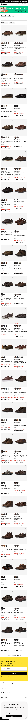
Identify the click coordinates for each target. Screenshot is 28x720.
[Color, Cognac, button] (8, 43)
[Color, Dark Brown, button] (18, 43)
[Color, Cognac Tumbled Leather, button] (20, 169)
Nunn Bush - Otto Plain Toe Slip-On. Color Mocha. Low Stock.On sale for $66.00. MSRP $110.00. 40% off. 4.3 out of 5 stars (7, 354)
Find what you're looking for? (13, 655)
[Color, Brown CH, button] (18, 294)
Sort (21, 19)
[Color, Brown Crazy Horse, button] (18, 74)
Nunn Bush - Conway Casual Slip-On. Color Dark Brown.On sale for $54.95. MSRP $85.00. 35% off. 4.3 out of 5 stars (20, 542)
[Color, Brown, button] (6, 137)
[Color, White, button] (20, 357)
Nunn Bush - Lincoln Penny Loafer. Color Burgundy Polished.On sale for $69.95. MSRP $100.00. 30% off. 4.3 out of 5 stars (20, 102)
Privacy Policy (14, 709)
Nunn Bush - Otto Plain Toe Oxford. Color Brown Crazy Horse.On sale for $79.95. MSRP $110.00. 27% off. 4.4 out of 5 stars (7, 417)
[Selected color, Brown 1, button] (15, 232)
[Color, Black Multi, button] (18, 137)
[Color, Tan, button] (6, 106)
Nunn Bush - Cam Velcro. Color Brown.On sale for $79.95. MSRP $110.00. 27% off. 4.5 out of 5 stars (20, 479)
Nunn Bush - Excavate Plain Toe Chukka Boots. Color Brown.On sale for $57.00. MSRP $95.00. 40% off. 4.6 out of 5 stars (20, 259)
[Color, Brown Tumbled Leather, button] (22, 74)
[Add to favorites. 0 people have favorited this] (12, 26)
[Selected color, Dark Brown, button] (2, 137)
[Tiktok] (7, 683)
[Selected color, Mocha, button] (2, 357)
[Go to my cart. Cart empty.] (22, 4)
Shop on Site (17, 11)
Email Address (6, 668)
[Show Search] (18, 4)
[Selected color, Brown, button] (2, 43)
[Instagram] (3, 683)
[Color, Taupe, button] (4, 169)
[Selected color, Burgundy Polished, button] (15, 106)
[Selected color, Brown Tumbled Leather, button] (15, 608)
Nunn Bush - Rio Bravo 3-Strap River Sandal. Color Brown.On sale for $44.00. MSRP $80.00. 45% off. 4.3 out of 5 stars (7, 573)
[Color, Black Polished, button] (18, 106)
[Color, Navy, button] (20, 43)
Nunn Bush (3, 22)
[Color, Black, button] (6, 43)
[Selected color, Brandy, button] (15, 137)
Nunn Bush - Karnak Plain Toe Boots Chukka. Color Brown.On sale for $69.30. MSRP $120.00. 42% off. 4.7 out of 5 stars (7, 636)
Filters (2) (8, 19)
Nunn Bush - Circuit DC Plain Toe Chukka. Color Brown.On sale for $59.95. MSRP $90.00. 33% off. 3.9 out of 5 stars (7, 511)
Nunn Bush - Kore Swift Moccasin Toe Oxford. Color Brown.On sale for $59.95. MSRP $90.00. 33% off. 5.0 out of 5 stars (7, 40)
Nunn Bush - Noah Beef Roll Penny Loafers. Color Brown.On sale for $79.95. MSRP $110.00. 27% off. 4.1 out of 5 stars (20, 511)
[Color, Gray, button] (4, 43)
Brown (11, 22)
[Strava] (12, 683)
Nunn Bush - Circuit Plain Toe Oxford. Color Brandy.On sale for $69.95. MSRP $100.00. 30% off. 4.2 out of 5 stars (20, 134)
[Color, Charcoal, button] (22, 43)
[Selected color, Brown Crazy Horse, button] (15, 169)
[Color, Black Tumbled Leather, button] (20, 74)
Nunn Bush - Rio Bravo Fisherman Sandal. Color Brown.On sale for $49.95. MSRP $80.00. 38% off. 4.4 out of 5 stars (7, 197)
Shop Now (24, 1)
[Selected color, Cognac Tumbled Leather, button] (15, 74)
